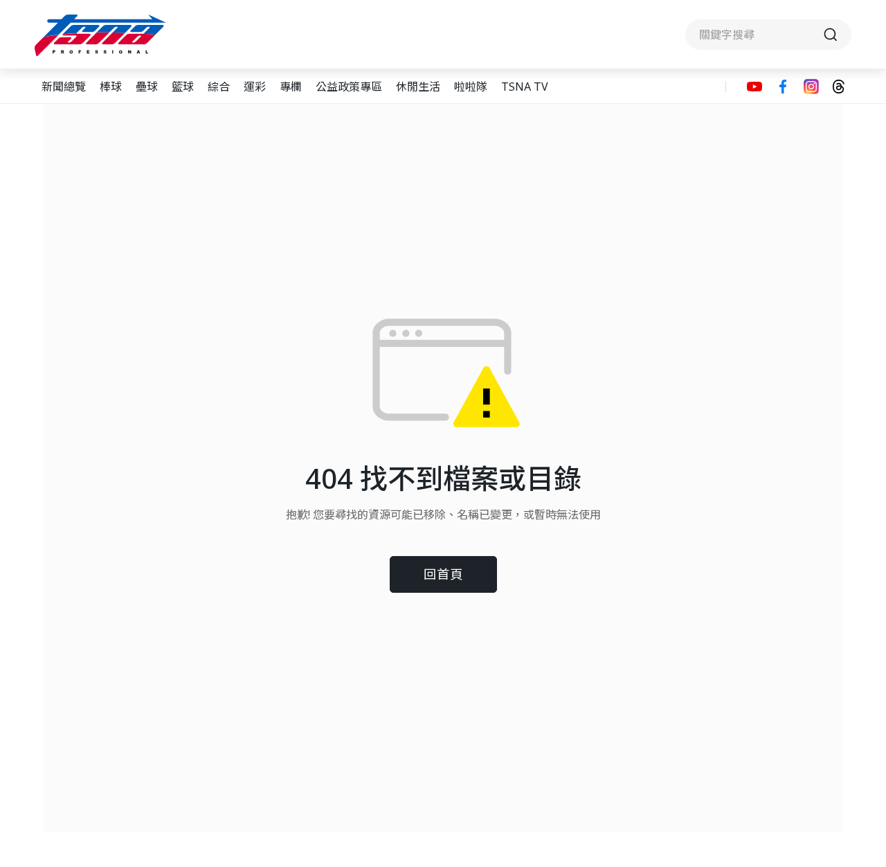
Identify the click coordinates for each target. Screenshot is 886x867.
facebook (783, 86)
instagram (811, 86)
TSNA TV (524, 86)
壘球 (147, 86)
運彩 (255, 86)
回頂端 (851, 759)
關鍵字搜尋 (768, 34)
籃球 (183, 86)
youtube (754, 86)
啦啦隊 (470, 86)
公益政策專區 (349, 86)
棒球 (111, 86)
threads (838, 86)
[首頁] (102, 35)
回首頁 (443, 573)
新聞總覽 (64, 86)
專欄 (291, 86)
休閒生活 (418, 86)
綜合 (219, 86)
